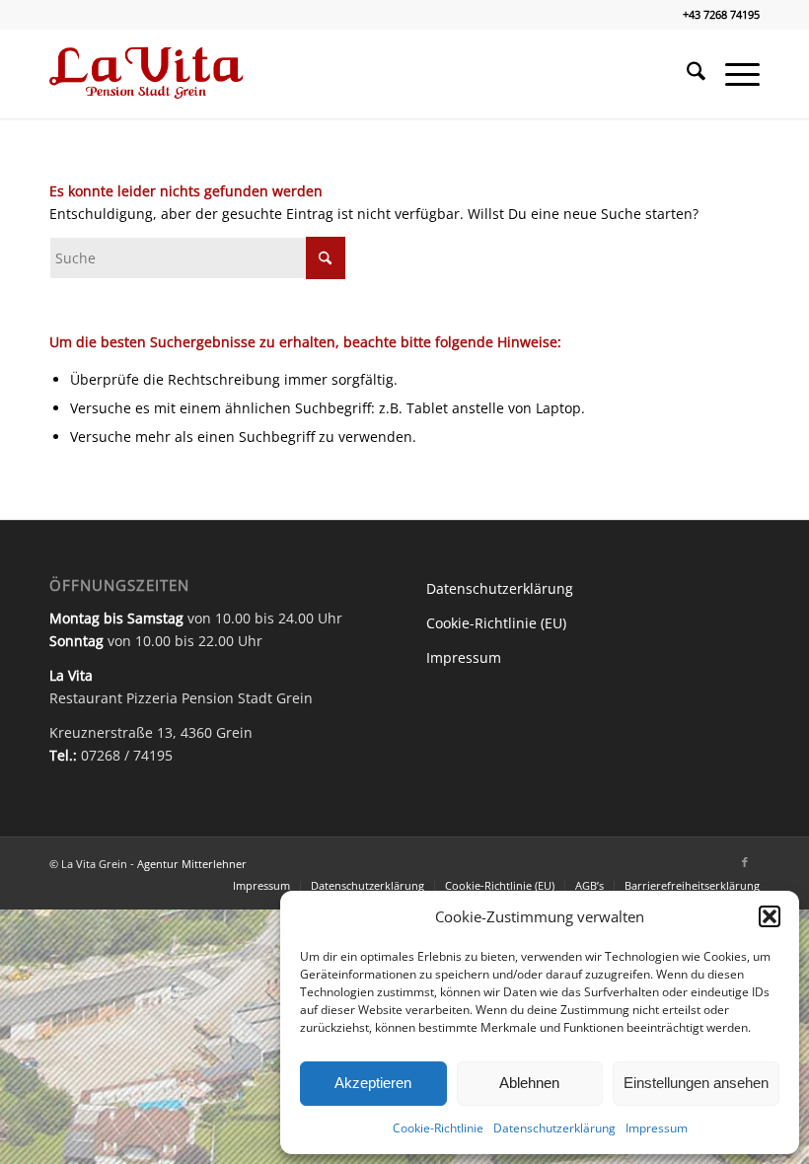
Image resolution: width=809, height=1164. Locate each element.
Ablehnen (529, 1082)
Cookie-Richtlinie (438, 1128)
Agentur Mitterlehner (192, 863)
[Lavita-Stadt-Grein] (146, 74)
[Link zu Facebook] (745, 862)
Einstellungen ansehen (696, 1082)
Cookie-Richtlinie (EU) (496, 623)
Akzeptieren (372, 1082)
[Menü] (732, 74)
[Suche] (686, 74)
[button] (769, 916)
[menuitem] (686, 74)
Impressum (656, 1128)
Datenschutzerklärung (554, 1128)
